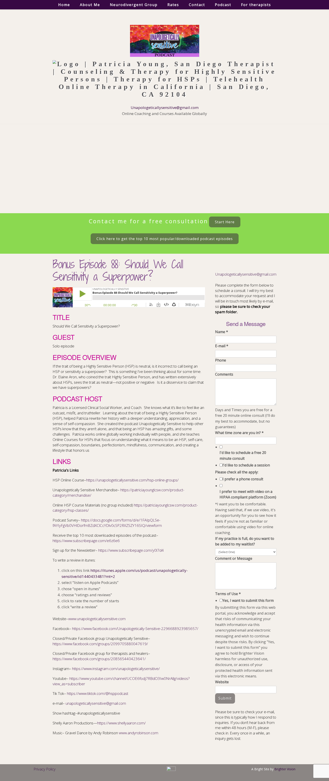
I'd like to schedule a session (246, 465)
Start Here (225, 221)
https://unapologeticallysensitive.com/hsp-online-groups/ (132, 480)
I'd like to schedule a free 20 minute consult (243, 455)
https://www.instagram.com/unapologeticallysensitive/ (116, 668)
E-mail (221, 345)
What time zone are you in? (239, 432)
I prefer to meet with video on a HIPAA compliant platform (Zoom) (248, 494)
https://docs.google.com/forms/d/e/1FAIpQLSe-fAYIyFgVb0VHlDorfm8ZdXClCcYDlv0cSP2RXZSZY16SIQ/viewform (107, 522)
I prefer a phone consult (242, 479)
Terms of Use (228, 593)
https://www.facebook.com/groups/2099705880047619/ (100, 643)
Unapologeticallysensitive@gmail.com (165, 107)
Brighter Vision (284, 769)
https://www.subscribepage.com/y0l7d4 (131, 550)
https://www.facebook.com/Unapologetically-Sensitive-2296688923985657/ (135, 628)
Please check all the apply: (236, 472)
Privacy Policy (45, 769)
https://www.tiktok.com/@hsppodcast (97, 693)
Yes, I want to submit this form (248, 600)
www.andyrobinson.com (138, 732)
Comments (224, 374)
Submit (225, 698)
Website (222, 681)
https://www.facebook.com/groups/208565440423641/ (99, 658)
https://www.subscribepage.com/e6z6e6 (86, 540)
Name (221, 331)
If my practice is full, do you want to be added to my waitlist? (244, 541)
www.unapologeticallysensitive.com (97, 618)
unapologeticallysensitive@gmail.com (96, 703)
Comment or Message (233, 558)
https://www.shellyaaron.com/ (121, 723)
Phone (220, 360)
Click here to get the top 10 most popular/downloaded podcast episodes (164, 238)
